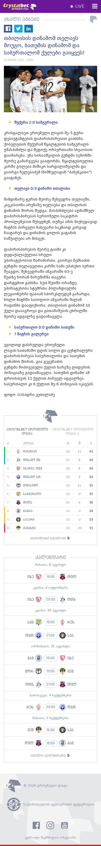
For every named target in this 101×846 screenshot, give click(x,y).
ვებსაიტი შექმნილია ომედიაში (50, 837)
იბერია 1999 (32, 468)
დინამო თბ (31, 460)
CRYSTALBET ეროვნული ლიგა (27, 432)
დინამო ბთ (31, 477)
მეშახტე (29, 528)
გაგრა (27, 511)
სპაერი (28, 519)
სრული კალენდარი (49, 755)
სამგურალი (31, 494)
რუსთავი (29, 451)
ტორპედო (30, 485)
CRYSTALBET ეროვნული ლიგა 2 (72, 432)
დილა (27, 502)
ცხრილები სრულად (48, 538)
